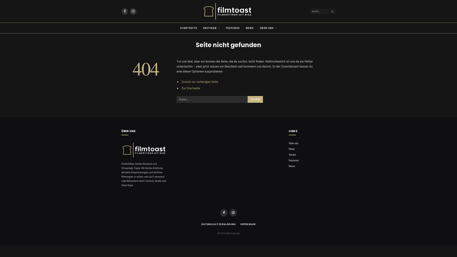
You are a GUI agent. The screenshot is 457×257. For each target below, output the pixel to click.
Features (233, 28)
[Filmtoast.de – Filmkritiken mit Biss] (228, 11)
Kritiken (210, 28)
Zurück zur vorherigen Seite (199, 82)
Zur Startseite (190, 88)
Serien (292, 154)
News (250, 28)
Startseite (188, 28)
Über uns (267, 28)
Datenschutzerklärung (218, 224)
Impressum (248, 224)
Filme (292, 149)
